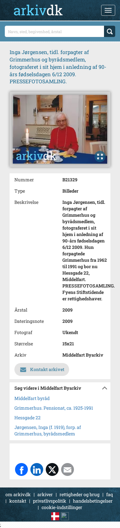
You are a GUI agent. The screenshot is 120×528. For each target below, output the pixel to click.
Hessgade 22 (27, 417)
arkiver (45, 494)
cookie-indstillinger (62, 507)
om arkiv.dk (18, 494)
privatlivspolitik (49, 501)
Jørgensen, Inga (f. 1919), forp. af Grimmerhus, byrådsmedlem (47, 430)
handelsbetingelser (93, 501)
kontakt (17, 501)
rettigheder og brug (80, 494)
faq (109, 494)
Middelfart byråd (32, 398)
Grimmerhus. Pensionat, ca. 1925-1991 (53, 408)
